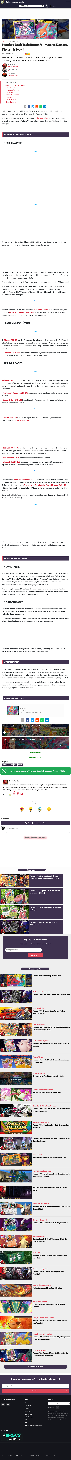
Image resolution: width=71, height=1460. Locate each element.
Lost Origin (42, 118)
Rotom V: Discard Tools (15, 85)
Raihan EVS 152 (8, 380)
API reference (29, 1417)
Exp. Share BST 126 (11, 457)
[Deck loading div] (35, 151)
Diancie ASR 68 (10, 340)
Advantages (10, 97)
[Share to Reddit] (37, 106)
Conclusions (11, 102)
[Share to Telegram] (44, 106)
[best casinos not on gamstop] (12, 1436)
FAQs (26, 1419)
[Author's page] (10, 795)
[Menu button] (68, 4)
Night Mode (51, 1407)
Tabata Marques (13, 75)
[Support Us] (3, 1404)
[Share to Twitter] (33, 106)
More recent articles (35, 1367)
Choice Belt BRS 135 (11, 462)
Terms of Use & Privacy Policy (33, 1425)
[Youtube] (8, 1404)
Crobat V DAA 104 (12, 352)
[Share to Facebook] (29, 106)
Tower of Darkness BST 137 (24, 479)
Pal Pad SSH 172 (10, 417)
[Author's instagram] (18, 795)
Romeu (10, 71)
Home (26, 1403)
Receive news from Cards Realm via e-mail (35, 1379)
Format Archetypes (13, 95)
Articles (8, 41)
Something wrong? (35, 757)
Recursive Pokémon (12, 90)
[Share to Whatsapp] (40, 106)
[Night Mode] (46, 6)
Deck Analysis (10, 88)
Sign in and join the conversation (35, 823)
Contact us (28, 1405)
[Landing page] (2, 2)
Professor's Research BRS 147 (21, 312)
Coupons (27, 1411)
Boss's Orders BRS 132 (12, 400)
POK (3, 41)
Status (26, 1422)
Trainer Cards (10, 92)
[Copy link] (25, 106)
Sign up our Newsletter (35, 939)
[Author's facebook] (14, 795)
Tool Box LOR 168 (40, 309)
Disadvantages (11, 99)
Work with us (28, 1414)
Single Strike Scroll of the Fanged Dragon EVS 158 (45, 485)
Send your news (35, 752)
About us (27, 1408)
